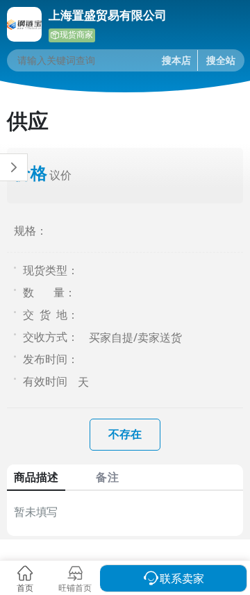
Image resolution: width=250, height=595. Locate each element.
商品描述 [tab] (36, 477)
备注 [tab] (107, 477)
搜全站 (220, 60)
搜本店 (176, 60)
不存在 (125, 433)
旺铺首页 (75, 588)
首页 (25, 588)
